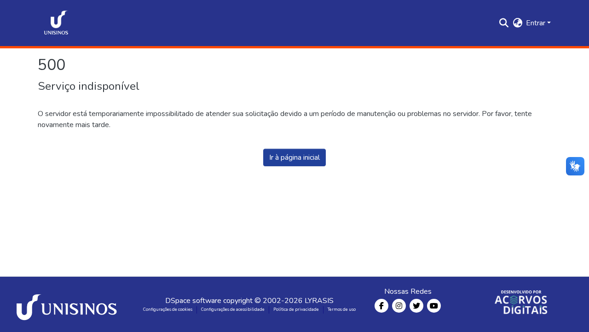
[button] (56, 23)
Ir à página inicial (294, 157)
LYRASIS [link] (319, 301)
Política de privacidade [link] (296, 309)
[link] (68, 304)
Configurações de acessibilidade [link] (233, 309)
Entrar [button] (536, 23)
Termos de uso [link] (342, 309)
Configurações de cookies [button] (167, 309)
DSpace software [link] (193, 301)
